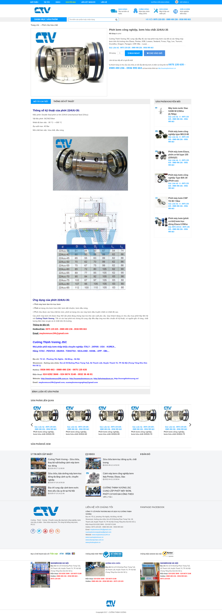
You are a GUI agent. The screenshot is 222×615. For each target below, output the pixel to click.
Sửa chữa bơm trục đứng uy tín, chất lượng (119, 461)
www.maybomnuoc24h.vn (101, 535)
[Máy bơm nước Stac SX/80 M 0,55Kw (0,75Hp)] (161, 111)
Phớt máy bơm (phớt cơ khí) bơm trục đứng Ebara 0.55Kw (178, 221)
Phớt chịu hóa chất (50, 25)
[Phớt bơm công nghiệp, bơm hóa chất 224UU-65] (110, 415)
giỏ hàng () (184, 2)
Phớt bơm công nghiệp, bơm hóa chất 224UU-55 (43, 433)
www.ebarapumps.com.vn (95, 540)
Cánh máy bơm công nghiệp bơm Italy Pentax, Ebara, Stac (118, 475)
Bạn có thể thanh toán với (40, 554)
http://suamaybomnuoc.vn (167, 68)
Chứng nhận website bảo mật (151, 554)
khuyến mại (71, 2)
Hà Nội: (149, 19)
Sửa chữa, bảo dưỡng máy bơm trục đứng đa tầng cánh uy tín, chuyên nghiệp (65, 476)
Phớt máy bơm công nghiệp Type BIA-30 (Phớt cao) (178, 178)
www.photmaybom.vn (93, 542)
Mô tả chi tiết (40, 101)
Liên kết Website (88, 2)
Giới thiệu (34, 2)
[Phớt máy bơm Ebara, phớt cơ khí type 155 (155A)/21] (161, 155)
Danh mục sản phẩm (46, 19)
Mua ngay (134, 53)
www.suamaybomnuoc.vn (94, 537)
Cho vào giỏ (155, 53)
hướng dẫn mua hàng (160, 2)
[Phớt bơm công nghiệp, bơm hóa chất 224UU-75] (176, 415)
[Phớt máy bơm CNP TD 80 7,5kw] (161, 202)
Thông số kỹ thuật (63, 101)
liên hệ (104, 2)
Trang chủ (35, 25)
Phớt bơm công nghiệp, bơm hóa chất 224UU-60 (76, 433)
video (57, 2)
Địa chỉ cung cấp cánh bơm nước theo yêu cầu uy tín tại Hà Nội (63, 489)
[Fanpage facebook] (33, 531)
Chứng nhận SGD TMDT (94, 554)
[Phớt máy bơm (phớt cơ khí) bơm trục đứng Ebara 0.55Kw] (161, 222)
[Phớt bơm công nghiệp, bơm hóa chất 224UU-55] (45, 415)
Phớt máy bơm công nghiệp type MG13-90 (178, 133)
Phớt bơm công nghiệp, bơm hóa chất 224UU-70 (141, 433)
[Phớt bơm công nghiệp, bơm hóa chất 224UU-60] (78, 415)
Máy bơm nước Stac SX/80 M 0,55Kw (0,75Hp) (178, 111)
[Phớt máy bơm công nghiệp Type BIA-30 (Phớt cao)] (161, 178)
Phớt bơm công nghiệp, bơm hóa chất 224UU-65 (109, 433)
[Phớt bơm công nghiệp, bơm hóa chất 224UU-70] (143, 415)
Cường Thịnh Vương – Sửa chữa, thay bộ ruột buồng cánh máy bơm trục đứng (64, 462)
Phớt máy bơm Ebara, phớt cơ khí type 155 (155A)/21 (178, 155)
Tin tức (47, 2)
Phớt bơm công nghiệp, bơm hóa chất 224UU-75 (174, 433)
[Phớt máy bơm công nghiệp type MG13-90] (161, 134)
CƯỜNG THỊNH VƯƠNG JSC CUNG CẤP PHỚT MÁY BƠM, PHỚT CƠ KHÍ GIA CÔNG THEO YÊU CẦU (118, 492)
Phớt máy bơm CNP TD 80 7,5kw (178, 199)
